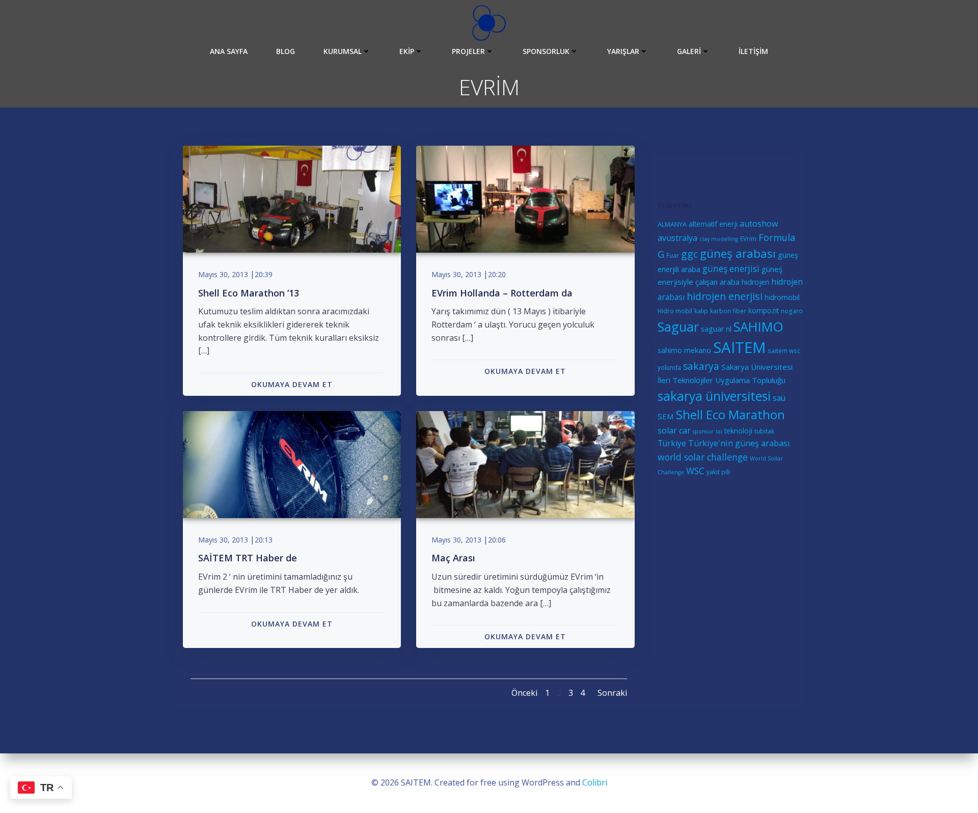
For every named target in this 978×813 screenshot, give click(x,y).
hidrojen (755, 282)
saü (779, 397)
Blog (285, 51)
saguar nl (716, 329)
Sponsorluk (546, 51)
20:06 (497, 540)
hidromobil (782, 297)
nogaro (792, 311)
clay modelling (718, 238)
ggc (689, 254)
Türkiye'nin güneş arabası (739, 443)
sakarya (701, 366)
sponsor (703, 431)
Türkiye (672, 443)
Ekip (406, 51)
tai (719, 431)
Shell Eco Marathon (730, 414)
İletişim (753, 51)
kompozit (763, 310)
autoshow (759, 223)
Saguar (678, 326)
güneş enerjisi (730, 269)
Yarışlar (623, 51)
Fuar (672, 255)
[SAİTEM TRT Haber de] (292, 463)
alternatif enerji (713, 224)
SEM (666, 416)
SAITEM (739, 347)
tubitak (764, 431)
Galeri (689, 51)
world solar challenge (703, 457)
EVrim (748, 238)
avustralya (677, 237)
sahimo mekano (684, 350)
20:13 (264, 540)
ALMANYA (672, 224)
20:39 (264, 274)
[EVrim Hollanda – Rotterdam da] (525, 198)
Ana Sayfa (229, 51)
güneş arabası (738, 253)
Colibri (594, 782)
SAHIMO (758, 326)
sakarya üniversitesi (714, 395)
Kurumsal (342, 51)
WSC (695, 471)
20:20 (497, 274)
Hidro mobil (675, 311)
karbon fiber (728, 311)
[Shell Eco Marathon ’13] (292, 198)
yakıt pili (718, 472)
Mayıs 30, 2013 (223, 274)
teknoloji (738, 431)
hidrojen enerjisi (725, 296)
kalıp (701, 311)
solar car (674, 430)
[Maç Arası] (525, 463)
